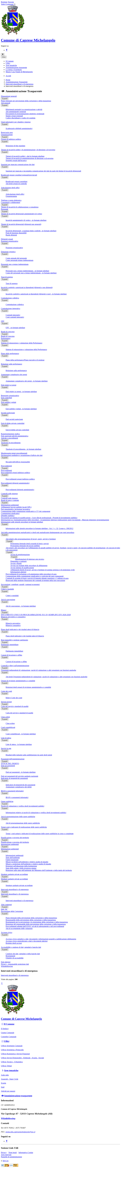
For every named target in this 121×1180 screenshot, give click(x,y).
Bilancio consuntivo (13, 625)
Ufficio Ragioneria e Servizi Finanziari (15, 1054)
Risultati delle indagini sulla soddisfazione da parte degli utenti (29, 755)
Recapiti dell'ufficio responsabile (18, 462)
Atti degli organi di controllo (16, 184)
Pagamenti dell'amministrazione (12, 759)
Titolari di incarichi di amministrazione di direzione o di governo (29, 158)
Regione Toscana (7, 2)
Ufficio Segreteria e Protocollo (12, 1050)
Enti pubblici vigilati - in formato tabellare (21, 409)
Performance (5, 338)
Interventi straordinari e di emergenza (19, 84)
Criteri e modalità (7, 589)
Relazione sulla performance (11, 364)
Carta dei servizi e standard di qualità (14, 706)
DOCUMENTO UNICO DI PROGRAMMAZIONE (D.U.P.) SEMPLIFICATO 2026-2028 (36, 615)
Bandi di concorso (8, 332)
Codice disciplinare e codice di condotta (20, 118)
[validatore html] (5, 1166)
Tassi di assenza (7, 277)
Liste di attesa (6, 738)
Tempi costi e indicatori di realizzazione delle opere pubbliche (24, 827)
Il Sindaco (5, 1029)
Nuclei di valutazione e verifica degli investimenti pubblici (22, 806)
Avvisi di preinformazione (20, 555)
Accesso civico (6, 932)
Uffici (6, 1041)
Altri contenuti (6, 905)
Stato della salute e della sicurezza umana (21, 868)
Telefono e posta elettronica (11, 200)
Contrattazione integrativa (10, 308)
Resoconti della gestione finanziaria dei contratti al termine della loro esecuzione (35, 580)
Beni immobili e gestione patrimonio (14, 640)
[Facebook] (7, 50)
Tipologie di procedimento (11, 443)
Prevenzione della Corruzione (12, 911)
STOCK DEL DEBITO (10, 764)
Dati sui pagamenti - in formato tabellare (21, 772)
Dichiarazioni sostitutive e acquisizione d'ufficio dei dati (21, 455)
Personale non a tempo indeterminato (14, 264)
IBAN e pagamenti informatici (12, 791)
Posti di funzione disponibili (16, 233)
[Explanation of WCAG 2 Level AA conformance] (14, 1166)
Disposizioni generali (9, 96)
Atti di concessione (8, 600)
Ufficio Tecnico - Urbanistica (12, 1062)
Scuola (3, 1083)
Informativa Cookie (26, 1153)
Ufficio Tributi (6, 1066)
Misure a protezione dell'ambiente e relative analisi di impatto (28, 864)
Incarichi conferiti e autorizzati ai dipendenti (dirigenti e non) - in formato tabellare (36, 294)
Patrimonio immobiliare (9, 645)
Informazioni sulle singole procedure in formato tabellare (22, 522)
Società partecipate (8, 413)
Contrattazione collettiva (10, 298)
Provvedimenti (6, 466)
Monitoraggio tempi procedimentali (14, 453)
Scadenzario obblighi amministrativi (19, 128)
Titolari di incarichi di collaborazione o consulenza (19, 207)
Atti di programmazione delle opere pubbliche (18, 817)
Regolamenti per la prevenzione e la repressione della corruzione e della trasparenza (37, 922)
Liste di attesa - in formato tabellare (19, 744)
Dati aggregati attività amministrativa (14, 436)
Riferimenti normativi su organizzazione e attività (24, 109)
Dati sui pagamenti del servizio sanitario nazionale (19, 776)
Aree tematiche (11, 1070)
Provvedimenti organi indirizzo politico (15, 473)
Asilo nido (5, 1075)
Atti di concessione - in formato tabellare (21, 606)
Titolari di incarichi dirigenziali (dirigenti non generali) (21, 224)
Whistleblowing (7, 966)
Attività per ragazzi (8, 1091)
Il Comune (9, 1024)
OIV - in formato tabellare (15, 328)
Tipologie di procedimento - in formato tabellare (23, 449)
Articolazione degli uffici (10, 188)
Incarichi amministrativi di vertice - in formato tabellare (26, 220)
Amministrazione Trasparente (17, 82)
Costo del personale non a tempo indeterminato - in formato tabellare (31, 273)
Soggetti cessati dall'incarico (16, 160)
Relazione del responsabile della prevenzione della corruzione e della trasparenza (36, 924)
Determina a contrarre (18, 561)
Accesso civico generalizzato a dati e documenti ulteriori (27, 941)
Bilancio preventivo (13, 623)
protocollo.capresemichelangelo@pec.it (20, 1132)
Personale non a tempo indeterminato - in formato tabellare (27, 271)
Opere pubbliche (7, 801)
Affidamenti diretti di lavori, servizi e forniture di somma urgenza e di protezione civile (42, 570)
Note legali (13, 1153)
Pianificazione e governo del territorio (15, 838)
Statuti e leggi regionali (14, 116)
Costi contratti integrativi (15, 317)
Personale (4, 209)
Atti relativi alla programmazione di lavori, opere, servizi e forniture (31, 539)
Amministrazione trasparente (18, 1095)
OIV (2, 321)
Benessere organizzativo (10, 396)
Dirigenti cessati (7, 239)
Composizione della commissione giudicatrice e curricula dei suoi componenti (34, 576)
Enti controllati (6, 398)
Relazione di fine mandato (15, 146)
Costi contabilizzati (8, 727)
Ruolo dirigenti (11, 235)
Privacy (4, 1153)
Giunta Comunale (7, 1033)
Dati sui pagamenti (8, 766)
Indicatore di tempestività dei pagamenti (20, 785)
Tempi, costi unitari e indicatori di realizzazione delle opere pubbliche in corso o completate (39, 834)
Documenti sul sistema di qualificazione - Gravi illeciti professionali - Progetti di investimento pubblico (39, 518)
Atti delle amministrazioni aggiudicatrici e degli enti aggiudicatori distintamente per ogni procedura (37, 532)
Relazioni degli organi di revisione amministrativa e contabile (28, 687)
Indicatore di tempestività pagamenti (14, 778)
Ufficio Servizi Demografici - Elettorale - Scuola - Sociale (22, 1058)
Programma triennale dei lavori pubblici (25, 546)
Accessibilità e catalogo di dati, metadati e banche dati (21, 947)
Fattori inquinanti (12, 860)
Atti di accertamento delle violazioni (19, 928)
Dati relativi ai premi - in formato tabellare (21, 392)
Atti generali (5, 103)
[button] (10, 61)
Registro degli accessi (14, 943)
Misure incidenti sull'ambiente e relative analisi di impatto (27, 862)
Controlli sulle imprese (9, 494)
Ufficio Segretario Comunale (11, 1046)
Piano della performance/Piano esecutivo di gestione (25, 360)
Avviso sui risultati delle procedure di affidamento (28, 566)
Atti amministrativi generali (16, 112)
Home (8, 80)
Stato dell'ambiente (13, 858)
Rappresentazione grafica (10, 434)
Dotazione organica (8, 252)
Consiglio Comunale (8, 1037)
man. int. (4, 909)
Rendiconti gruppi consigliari (16, 182)
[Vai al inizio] (2, 984)
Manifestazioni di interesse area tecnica (29, 559)
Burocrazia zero (7, 132)
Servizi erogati (6, 702)
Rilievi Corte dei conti (14, 698)
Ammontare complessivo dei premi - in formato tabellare (27, 381)
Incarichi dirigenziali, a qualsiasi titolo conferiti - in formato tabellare (31, 231)
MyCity (6, 1161)
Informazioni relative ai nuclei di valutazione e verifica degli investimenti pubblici (36, 813)
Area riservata (6, 1155)
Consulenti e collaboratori (10, 202)
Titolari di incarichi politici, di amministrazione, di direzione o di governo (28, 150)
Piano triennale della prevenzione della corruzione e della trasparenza (31, 918)
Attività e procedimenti (9, 438)
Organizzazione (7, 135)
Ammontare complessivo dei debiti (19, 787)
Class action (5, 717)
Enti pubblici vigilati (8, 402)
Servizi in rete (6, 748)
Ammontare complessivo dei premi (14, 375)
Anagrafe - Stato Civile (9, 1079)
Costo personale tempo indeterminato (19, 260)
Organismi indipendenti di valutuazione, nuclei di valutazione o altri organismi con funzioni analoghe (38, 670)
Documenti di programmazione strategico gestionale (25, 114)
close (4, 57)
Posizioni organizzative (9, 241)
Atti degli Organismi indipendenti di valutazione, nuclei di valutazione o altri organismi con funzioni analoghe (46, 677)
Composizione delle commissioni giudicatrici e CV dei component (25, 511)
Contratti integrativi (13, 315)
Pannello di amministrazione (11, 1157)
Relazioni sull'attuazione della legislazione (21, 866)
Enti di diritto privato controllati (12, 423)
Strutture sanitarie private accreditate (14, 874)
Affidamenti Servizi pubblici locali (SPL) (16, 507)
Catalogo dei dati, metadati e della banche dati (23, 954)
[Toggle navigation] (2, 54)
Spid (2, 1087)
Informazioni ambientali (10, 505)
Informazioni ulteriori (18, 572)
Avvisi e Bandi (16, 563)
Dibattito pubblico (7, 516)
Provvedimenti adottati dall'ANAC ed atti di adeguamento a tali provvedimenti (35, 926)
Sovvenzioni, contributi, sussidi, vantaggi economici (20, 584)
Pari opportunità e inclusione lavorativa (15, 509)
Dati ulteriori (5, 962)
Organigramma (11, 196)
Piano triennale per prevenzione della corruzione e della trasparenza (26, 101)
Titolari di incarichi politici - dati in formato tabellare (25, 156)
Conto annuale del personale (16, 258)
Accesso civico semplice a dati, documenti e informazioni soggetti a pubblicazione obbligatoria (41, 939)
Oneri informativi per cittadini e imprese (16, 122)
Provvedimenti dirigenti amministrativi (15, 483)
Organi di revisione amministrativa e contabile (18, 681)
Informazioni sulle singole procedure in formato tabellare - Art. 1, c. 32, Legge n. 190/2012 (39, 528)
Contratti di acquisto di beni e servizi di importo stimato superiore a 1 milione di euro (37, 578)
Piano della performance (10, 353)
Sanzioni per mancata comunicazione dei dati (18, 164)
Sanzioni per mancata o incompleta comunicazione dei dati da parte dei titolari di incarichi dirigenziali (43, 171)
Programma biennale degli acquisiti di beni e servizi (29, 544)
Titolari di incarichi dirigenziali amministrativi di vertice (21, 214)
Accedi (8, 76)
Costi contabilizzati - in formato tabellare (21, 734)
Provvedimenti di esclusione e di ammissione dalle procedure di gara (31, 574)
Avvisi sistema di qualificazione (22, 568)
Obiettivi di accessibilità (14, 958)
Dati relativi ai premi (8, 385)
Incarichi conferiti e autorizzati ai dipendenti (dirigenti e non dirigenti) (27, 287)
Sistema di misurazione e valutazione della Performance (21, 343)
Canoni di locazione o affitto (11, 655)
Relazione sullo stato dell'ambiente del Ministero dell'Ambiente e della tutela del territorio (39, 870)
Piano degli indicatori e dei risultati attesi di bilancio (20, 629)
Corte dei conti (6, 691)
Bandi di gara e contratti (10, 500)
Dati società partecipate (14, 419)
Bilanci (3, 610)
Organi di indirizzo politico (11, 139)
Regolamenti (10, 956)
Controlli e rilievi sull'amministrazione (15, 666)
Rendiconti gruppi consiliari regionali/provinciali (19, 175)
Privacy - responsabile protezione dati (15, 964)
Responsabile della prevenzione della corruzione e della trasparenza (31, 920)
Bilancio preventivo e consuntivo (13, 617)
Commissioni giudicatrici (10, 513)
